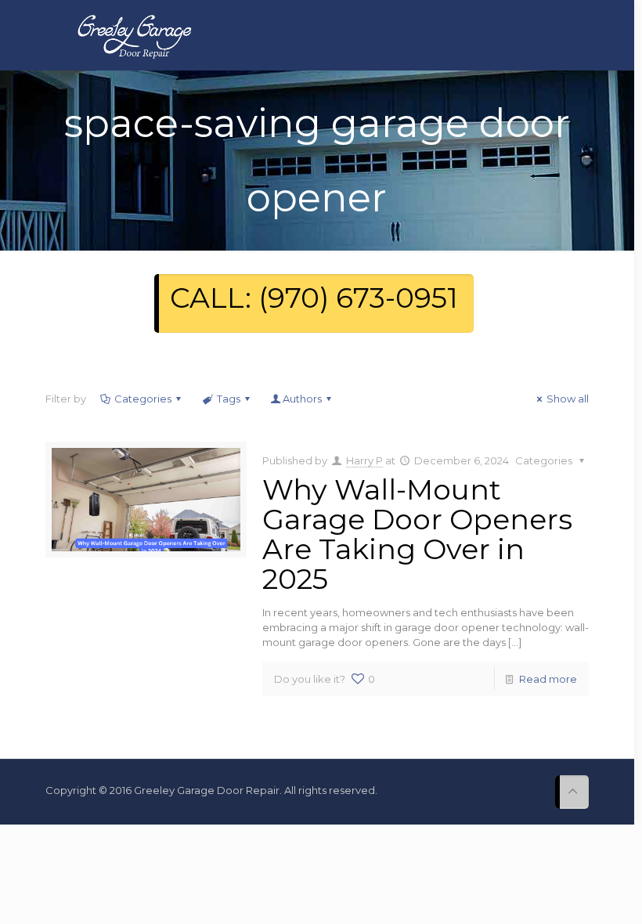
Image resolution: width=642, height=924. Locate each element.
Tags (228, 398)
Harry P (364, 460)
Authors (302, 398)
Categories (142, 398)
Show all (567, 398)
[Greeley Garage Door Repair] (134, 35)
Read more (548, 679)
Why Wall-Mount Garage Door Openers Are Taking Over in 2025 (417, 534)
